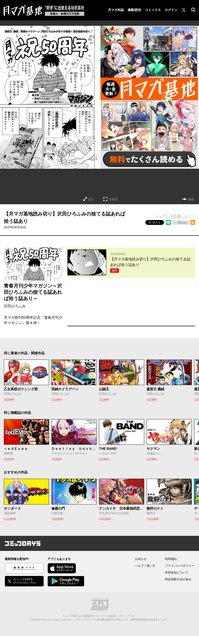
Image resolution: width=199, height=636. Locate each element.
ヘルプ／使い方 (145, 565)
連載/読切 (134, 10)
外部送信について (176, 572)
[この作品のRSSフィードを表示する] (192, 222)
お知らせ (141, 559)
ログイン (171, 10)
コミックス (153, 10)
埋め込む (182, 222)
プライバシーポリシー (179, 565)
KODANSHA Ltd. (41, 619)
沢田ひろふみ (15, 306)
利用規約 (171, 559)
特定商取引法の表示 (178, 579)
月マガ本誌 (116, 10)
